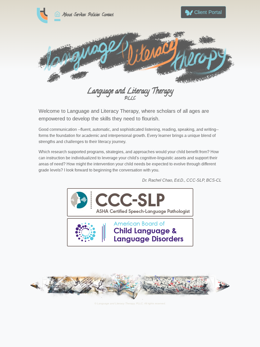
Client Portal (207, 12)
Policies (94, 15)
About (67, 15)
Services (80, 15)
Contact (107, 15)
